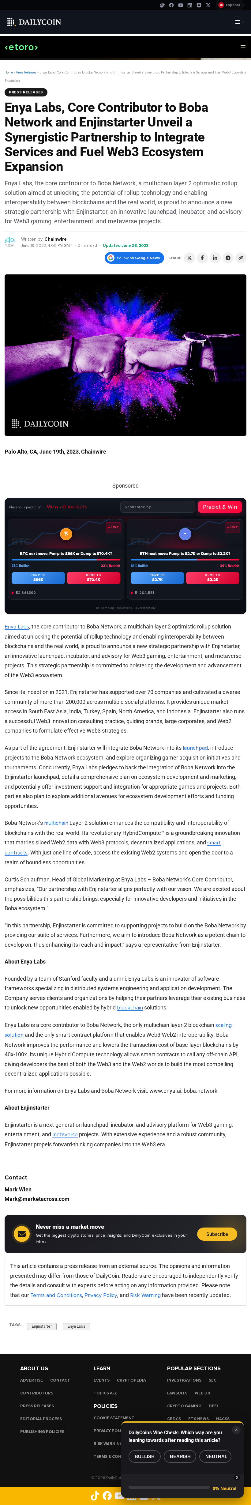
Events (102, 1380)
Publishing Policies (42, 1431)
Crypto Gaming (184, 1406)
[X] (208, 5)
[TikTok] (162, 5)
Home (9, 72)
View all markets (67, 506)
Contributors (36, 1393)
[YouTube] (180, 5)
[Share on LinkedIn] (215, 257)
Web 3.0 (202, 1393)
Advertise (31, 1380)
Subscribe (217, 1234)
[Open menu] (238, 22)
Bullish (145, 1456)
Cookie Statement (114, 1418)
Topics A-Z (105, 1393)
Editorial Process (41, 1418)
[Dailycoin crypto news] (34, 22)
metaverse (65, 1134)
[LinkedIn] (189, 5)
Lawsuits (177, 1393)
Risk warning (108, 1443)
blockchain (130, 1007)
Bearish (180, 1456)
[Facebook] (171, 5)
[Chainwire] (10, 241)
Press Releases (26, 72)
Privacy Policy (100, 1295)
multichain (56, 823)
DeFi (213, 1406)
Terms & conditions (116, 1456)
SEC (212, 1380)
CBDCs (174, 1418)
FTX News (198, 1418)
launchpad (195, 748)
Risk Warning (145, 1295)
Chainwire (55, 239)
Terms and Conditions (56, 1295)
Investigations (184, 1380)
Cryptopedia (131, 1380)
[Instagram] (199, 5)
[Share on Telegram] (228, 257)
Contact (60, 1380)
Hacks (223, 1418)
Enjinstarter (42, 1326)
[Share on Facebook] (202, 257)
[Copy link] (240, 257)
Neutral (216, 1456)
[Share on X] (189, 257)
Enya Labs (17, 626)
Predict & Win (220, 507)
